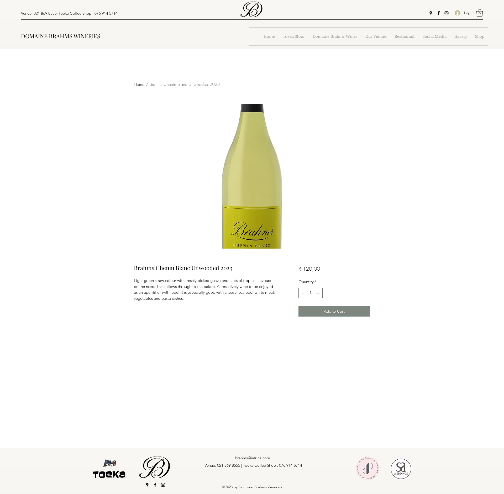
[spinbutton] (310, 293)
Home (139, 84)
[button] (479, 13)
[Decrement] (302, 293)
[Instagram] (446, 13)
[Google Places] (430, 13)
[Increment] (318, 293)
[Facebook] (438, 13)
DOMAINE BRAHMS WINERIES (60, 36)
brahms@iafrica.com (252, 457)
